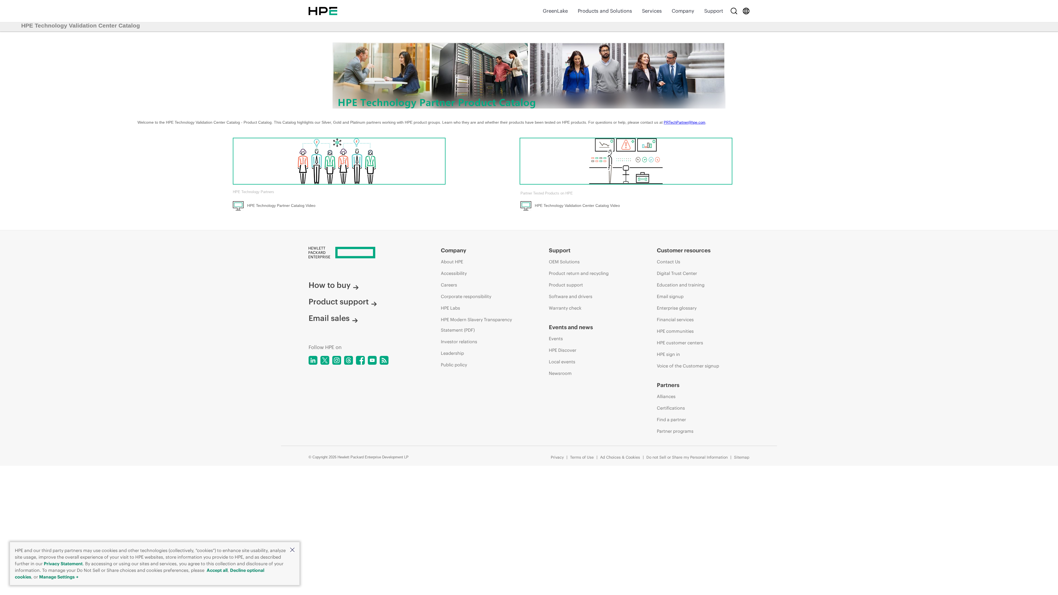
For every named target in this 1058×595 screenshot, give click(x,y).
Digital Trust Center (677, 273)
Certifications (671, 408)
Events (556, 338)
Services (652, 11)
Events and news (571, 327)
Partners (668, 385)
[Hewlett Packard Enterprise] (323, 11)
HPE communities (675, 331)
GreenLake (555, 11)
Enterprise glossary (677, 308)
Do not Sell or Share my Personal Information (687, 457)
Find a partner (671, 419)
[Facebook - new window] (360, 360)
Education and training (681, 285)
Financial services (675, 319)
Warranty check (565, 308)
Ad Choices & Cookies (620, 457)
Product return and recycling (579, 273)
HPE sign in (668, 354)
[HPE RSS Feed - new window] (384, 360)
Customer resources (684, 250)
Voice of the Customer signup (688, 366)
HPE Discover (562, 350)
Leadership (452, 353)
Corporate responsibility (466, 296)
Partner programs (675, 431)
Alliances (666, 396)
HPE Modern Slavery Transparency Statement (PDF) (476, 325)
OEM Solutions (564, 261)
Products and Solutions (605, 11)
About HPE (452, 261)
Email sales (329, 318)
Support (713, 11)
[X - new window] (324, 360)
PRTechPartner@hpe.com (684, 122)
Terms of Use (582, 457)
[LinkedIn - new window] (313, 360)
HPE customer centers (680, 342)
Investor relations (459, 341)
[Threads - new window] (348, 360)
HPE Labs (450, 308)
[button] (292, 550)
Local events (562, 361)
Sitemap (741, 457)
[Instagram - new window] (336, 360)
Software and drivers (570, 296)
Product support (339, 302)
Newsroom (560, 373)
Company (683, 11)
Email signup (670, 296)
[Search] (734, 11)
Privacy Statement (63, 563)
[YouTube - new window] (372, 360)
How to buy (329, 285)
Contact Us (668, 261)
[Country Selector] (746, 11)
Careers (449, 285)
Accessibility (454, 273)
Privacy (557, 457)
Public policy (454, 364)
